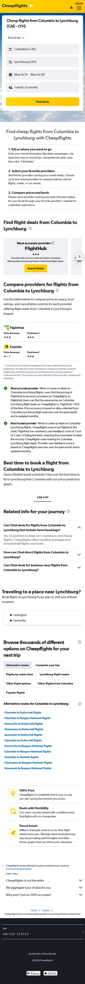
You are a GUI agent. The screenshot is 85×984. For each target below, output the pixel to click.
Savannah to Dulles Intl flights (23, 734)
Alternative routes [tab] (17, 665)
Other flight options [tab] (18, 683)
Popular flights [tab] (15, 692)
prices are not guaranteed (18, 868)
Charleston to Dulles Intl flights (23, 729)
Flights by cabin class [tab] (19, 674)
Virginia (46, 910)
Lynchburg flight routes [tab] (54, 674)
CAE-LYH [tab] (42, 497)
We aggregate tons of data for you (28, 888)
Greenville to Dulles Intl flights (23, 723)
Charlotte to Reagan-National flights (27, 718)
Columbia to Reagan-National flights (27, 751)
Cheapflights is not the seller (25, 880)
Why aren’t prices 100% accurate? (28, 895)
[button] (42, 49)
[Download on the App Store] (50, 974)
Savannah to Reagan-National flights (27, 768)
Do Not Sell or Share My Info (42, 953)
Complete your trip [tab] (48, 665)
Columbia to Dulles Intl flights (23, 740)
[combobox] (16, 38)
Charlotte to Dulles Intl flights (22, 712)
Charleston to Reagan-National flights (28, 762)
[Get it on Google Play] (34, 974)
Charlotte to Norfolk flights (21, 757)
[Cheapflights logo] (14, 6)
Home (34, 910)
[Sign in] (71, 8)
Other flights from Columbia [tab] (55, 683)
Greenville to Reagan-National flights (28, 745)
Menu (79, 3)
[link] (35, 268)
